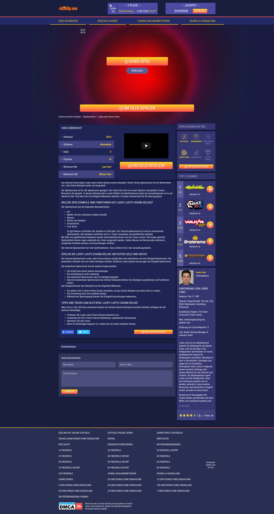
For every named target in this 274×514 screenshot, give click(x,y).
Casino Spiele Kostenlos (170, 432)
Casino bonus (66, 479)
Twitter (85, 332)
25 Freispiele (65, 456)
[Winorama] (195, 256)
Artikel (111, 438)
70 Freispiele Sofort (69, 467)
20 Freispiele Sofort (167, 450)
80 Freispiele (163, 467)
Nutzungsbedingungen (168, 444)
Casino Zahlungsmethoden (154, 20)
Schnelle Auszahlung (202, 20)
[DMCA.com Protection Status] (67, 506)
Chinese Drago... (127, 11)
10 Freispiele (65, 450)
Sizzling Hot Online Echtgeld (74, 432)
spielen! (200, 11)
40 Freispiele (65, 461)
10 (194, 415)
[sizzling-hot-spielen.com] (68, 8)
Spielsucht (64, 444)
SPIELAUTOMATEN (68, 20)
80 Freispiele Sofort (118, 467)
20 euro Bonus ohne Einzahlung (124, 479)
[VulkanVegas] (195, 222)
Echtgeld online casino (120, 432)
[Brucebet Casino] (195, 205)
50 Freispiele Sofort (118, 461)
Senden (69, 391)
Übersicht (194, 194)
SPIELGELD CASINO (108, 20)
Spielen (136, 70)
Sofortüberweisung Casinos (73, 496)
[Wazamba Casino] (195, 187)
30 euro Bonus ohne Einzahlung (124, 485)
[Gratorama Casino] (195, 239)
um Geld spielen (139, 108)
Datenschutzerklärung (120, 444)
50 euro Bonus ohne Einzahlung (75, 491)
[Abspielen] (210, 189)
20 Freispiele (114, 450)
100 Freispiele (66, 473)
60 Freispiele (163, 461)
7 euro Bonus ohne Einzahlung (173, 491)
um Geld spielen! (148, 165)
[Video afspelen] (146, 145)
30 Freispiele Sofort (118, 456)
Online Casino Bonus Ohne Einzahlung (79, 438)
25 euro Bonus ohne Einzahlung (124, 491)
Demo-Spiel (139, 61)
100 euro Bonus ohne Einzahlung (174, 485)
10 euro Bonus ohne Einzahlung (174, 479)
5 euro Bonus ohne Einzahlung (75, 485)
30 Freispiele (163, 456)
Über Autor (163, 438)
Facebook (69, 332)
